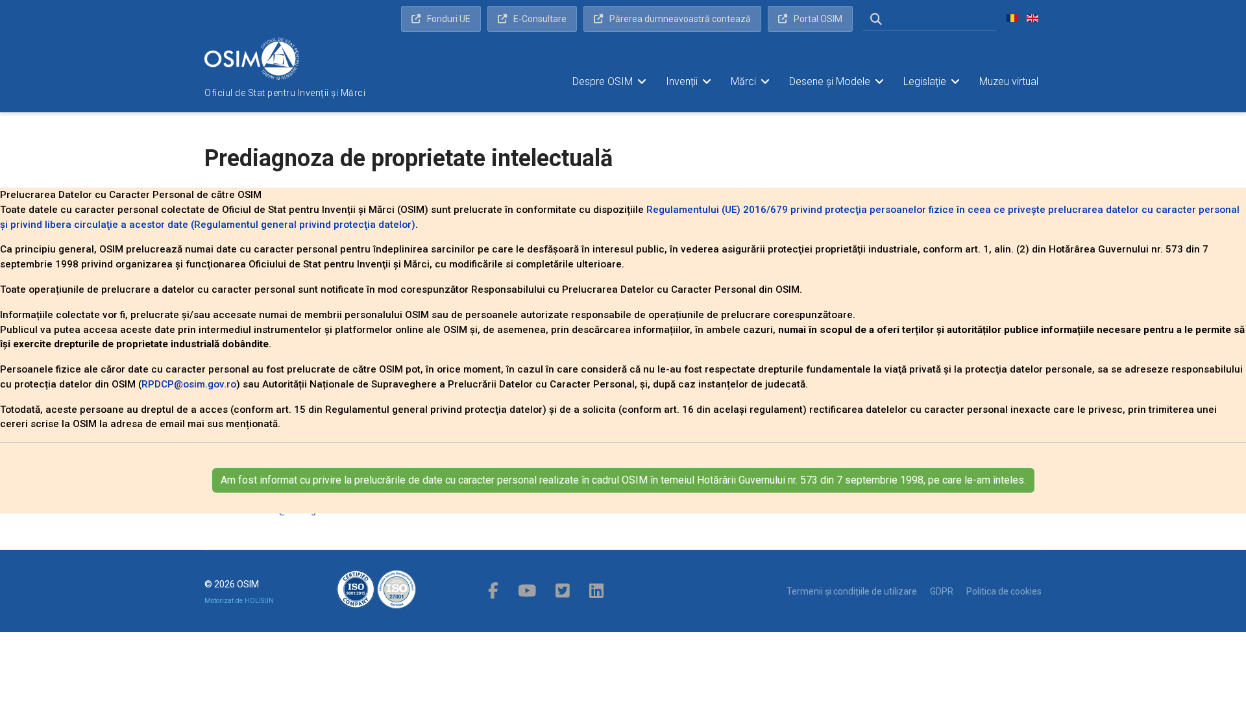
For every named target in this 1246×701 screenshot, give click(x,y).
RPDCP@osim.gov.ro (188, 384)
